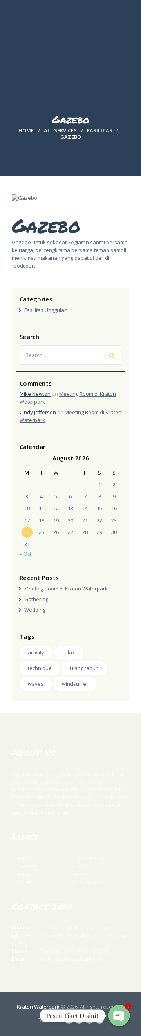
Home (26, 130)
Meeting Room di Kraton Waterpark (66, 588)
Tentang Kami (89, 858)
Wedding (34, 609)
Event (79, 865)
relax (69, 652)
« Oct (25, 553)
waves (35, 683)
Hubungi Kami (89, 882)
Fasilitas (99, 130)
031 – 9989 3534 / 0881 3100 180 (73, 950)
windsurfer (75, 683)
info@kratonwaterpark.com (70, 958)
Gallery (25, 882)
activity (36, 652)
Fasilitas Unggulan (45, 309)
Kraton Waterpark (38, 1006)
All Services (60, 130)
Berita (80, 874)
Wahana (26, 865)
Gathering (36, 599)
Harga (23, 874)
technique (40, 668)
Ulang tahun (84, 668)
